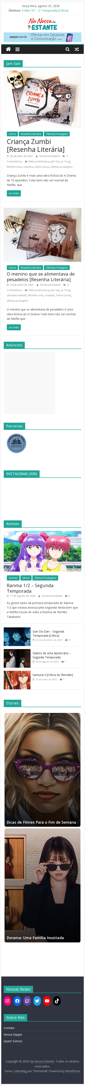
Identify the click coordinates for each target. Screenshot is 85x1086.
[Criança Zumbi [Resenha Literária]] (42, 73)
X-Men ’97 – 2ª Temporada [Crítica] (45, 10)
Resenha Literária (31, 134)
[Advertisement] (29, 383)
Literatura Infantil (17, 295)
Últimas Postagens (57, 134)
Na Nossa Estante (49, 156)
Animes (13, 578)
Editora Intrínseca (38, 161)
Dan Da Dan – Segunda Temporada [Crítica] (48, 633)
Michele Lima (14, 167)
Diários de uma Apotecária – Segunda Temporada (52, 655)
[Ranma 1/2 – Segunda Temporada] (42, 533)
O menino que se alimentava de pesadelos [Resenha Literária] (41, 276)
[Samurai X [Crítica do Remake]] (17, 673)
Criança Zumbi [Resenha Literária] (36, 145)
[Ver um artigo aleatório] (76, 49)
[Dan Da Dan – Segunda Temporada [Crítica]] (17, 630)
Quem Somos (13, 1041)
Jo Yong (65, 161)
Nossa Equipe (13, 1034)
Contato (9, 1028)
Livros (12, 134)
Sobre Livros (42, 167)
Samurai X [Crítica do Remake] (53, 675)
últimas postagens (61, 167)
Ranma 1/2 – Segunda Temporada (30, 588)
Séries (26, 578)
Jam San (55, 161)
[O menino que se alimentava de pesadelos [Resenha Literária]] (42, 210)
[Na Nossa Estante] (8, 49)
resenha (28, 167)
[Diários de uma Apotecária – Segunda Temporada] (17, 651)
